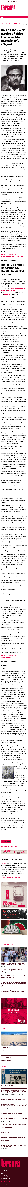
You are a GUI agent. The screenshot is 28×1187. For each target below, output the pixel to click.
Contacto (4, 1170)
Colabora (4, 1171)
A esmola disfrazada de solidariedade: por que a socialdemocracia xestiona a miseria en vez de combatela (14, 1106)
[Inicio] (8, 8)
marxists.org (11, 290)
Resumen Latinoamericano (7, 23)
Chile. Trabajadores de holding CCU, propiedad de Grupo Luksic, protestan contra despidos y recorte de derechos (13, 1126)
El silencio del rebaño (6, 1050)
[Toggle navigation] (2, 17)
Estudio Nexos (20, 1184)
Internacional (18, 23)
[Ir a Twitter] (11, 2)
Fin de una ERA (5, 1132)
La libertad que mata (6, 1054)
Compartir (6, 841)
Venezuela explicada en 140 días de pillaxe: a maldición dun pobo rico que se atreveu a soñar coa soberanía (13, 1139)
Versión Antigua (6, 1178)
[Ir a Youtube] (14, 2)
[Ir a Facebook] (8, 2)
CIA (2, 846)
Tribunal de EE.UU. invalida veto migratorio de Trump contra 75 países (13, 976)
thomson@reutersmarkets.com (10, 877)
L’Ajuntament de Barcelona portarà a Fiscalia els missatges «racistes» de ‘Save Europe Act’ (13, 963)
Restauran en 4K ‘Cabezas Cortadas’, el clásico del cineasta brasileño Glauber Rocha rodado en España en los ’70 (14, 983)
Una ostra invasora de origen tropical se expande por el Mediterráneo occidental (11, 970)
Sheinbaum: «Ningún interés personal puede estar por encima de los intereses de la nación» (13, 990)
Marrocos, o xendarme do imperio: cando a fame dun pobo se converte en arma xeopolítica (14, 1112)
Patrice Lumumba (12, 846)
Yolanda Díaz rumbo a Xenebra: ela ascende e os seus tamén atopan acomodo (14, 1119)
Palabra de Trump (6, 1057)
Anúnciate (4, 1173)
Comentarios (5, 1175)
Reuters (3, 863)
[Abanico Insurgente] (14, 930)
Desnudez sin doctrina (7, 1085)
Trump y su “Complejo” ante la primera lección (13, 1099)
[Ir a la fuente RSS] (16, 2)
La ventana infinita (6, 1047)
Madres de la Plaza (6, 1060)
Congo (5, 846)
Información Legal (7, 1176)
